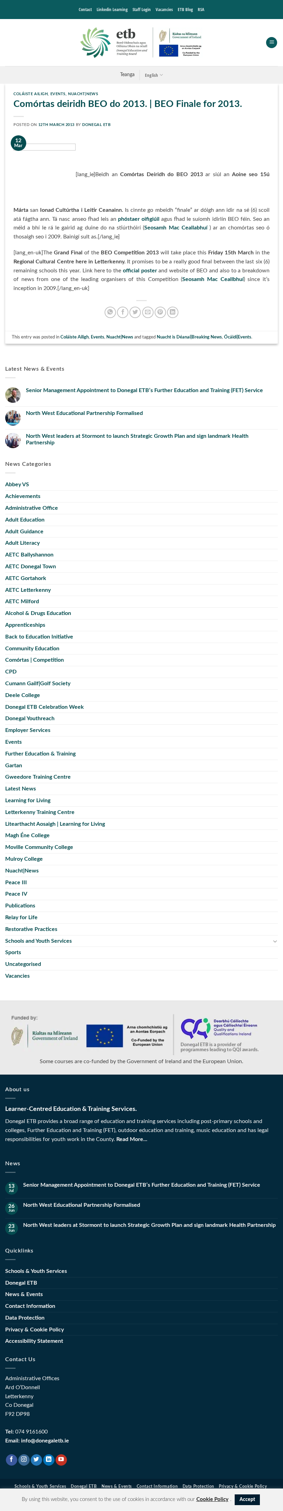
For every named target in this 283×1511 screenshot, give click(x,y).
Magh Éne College (27, 835)
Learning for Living (27, 800)
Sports (13, 952)
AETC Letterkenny (28, 590)
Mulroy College (24, 859)
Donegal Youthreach (30, 718)
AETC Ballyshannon (29, 555)
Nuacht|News (83, 94)
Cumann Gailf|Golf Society (37, 683)
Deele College (22, 695)
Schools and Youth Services (38, 941)
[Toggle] (275, 941)
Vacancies (164, 9)
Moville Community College (39, 847)
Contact (85, 9)
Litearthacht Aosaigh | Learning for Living (55, 824)
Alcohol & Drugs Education (38, 613)
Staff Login (142, 9)
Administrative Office (31, 508)
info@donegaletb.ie (45, 1441)
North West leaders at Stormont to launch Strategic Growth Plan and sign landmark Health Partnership (137, 439)
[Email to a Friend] (148, 312)
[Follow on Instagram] (24, 1460)
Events (58, 94)
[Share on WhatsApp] (110, 312)
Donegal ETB (96, 125)
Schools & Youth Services (36, 1271)
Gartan (13, 765)
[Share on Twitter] (135, 312)
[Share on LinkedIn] (172, 312)
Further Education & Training (40, 754)
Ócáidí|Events (237, 337)
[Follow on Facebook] (11, 1460)
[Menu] (271, 42)
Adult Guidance (24, 531)
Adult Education (25, 520)
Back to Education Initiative (39, 637)
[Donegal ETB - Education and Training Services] (141, 42)
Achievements (22, 496)
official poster (140, 270)
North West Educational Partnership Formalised (84, 413)
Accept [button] (247, 1499)
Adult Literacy (22, 543)
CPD (11, 672)
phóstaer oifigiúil (138, 219)
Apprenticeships (25, 625)
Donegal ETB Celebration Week (44, 707)
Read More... (131, 1139)
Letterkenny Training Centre (40, 812)
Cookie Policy (212, 1499)
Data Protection (25, 1318)
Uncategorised (23, 964)
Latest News (20, 788)
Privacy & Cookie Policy (34, 1329)
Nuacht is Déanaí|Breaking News (189, 337)
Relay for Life (21, 917)
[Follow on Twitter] (36, 1460)
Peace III (16, 882)
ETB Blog (185, 9)
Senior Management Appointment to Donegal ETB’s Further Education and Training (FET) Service (144, 390)
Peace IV (16, 894)
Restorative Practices (31, 929)
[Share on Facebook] (122, 312)
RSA (201, 9)
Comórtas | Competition (34, 660)
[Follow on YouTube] (61, 1460)
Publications (20, 905)
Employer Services (27, 730)
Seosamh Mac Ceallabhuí (175, 227)
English (151, 75)
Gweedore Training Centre (38, 777)
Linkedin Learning (112, 9)
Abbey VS (17, 484)
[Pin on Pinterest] (160, 312)
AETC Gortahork (25, 578)
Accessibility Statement (34, 1341)
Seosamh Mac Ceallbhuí (212, 279)
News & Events (24, 1294)
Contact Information (30, 1306)
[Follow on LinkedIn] (49, 1460)
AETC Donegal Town (30, 566)
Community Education (32, 648)
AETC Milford (22, 601)
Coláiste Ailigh (30, 94)
